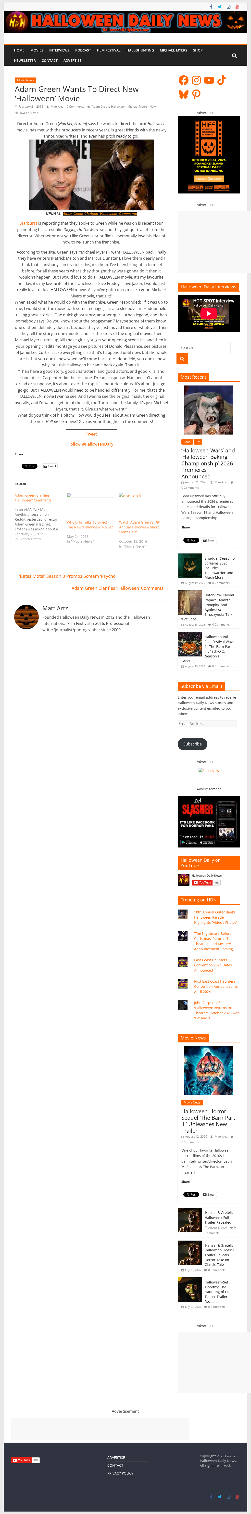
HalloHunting (140, 50)
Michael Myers (173, 50)
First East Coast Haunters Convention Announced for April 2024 (216, 986)
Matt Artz (57, 106)
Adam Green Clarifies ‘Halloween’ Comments (100, 214)
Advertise (72, 60)
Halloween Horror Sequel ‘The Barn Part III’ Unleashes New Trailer (208, 1120)
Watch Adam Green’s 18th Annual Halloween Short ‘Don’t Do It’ (140, 527)
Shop (198, 50)
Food (187, 442)
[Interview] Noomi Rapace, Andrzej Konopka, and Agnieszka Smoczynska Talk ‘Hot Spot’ (207, 607)
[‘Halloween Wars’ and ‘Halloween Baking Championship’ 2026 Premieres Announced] (208, 388)
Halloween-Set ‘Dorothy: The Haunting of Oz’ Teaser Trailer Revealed (217, 1292)
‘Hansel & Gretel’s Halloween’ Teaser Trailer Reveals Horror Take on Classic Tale (219, 1255)
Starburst (28, 223)
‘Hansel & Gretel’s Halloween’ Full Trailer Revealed (219, 1217)
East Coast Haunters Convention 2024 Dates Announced (213, 965)
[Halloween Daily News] (125, 14)
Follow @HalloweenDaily (91, 444)
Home (19, 50)
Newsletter (25, 60)
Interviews (59, 50)
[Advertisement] (214, 242)
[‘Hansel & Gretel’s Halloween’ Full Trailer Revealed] (190, 1210)
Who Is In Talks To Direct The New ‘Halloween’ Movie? (90, 524)
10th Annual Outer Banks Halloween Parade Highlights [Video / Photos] (216, 917)
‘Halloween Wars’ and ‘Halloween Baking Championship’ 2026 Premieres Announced (208, 463)
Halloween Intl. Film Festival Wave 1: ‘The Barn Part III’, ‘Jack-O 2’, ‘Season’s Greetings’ (208, 648)
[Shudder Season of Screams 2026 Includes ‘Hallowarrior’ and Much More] (190, 556)
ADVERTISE (116, 1457)
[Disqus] (91, 715)
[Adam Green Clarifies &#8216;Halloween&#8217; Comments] (41, 517)
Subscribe (192, 744)
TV (198, 442)
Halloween (118, 106)
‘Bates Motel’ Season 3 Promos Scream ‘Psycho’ (64, 576)
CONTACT (115, 1465)
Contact (50, 60)
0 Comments (75, 106)
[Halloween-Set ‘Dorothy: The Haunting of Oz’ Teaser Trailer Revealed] (190, 1280)
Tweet (91, 434)
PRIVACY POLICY (120, 1473)
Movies (36, 50)
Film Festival (109, 50)
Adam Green (100, 106)
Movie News (25, 80)
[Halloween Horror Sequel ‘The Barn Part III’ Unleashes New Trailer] (208, 1048)
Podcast (83, 50)
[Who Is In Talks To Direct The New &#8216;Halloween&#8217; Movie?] (90, 506)
